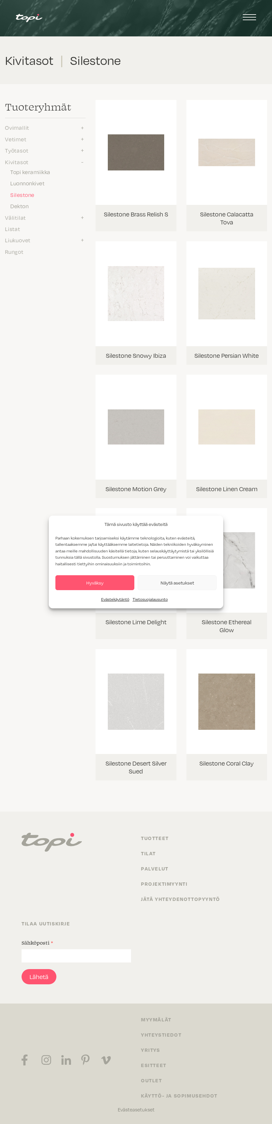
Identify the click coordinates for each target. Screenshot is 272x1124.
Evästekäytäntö (115, 599)
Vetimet (16, 139)
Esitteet (154, 1065)
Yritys (150, 1050)
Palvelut (155, 868)
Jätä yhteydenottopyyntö (180, 899)
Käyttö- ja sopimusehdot (179, 1096)
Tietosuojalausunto (150, 599)
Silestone (22, 195)
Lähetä (39, 976)
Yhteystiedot (161, 1035)
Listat (12, 229)
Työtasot (16, 150)
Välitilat (15, 217)
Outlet (151, 1080)
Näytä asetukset (177, 582)
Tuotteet (155, 838)
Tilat (148, 853)
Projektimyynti (164, 884)
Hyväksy (94, 582)
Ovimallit (17, 127)
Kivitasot (17, 162)
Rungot (14, 252)
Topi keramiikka (30, 172)
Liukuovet (18, 240)
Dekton (19, 206)
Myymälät (156, 1019)
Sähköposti (37, 942)
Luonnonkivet (27, 183)
